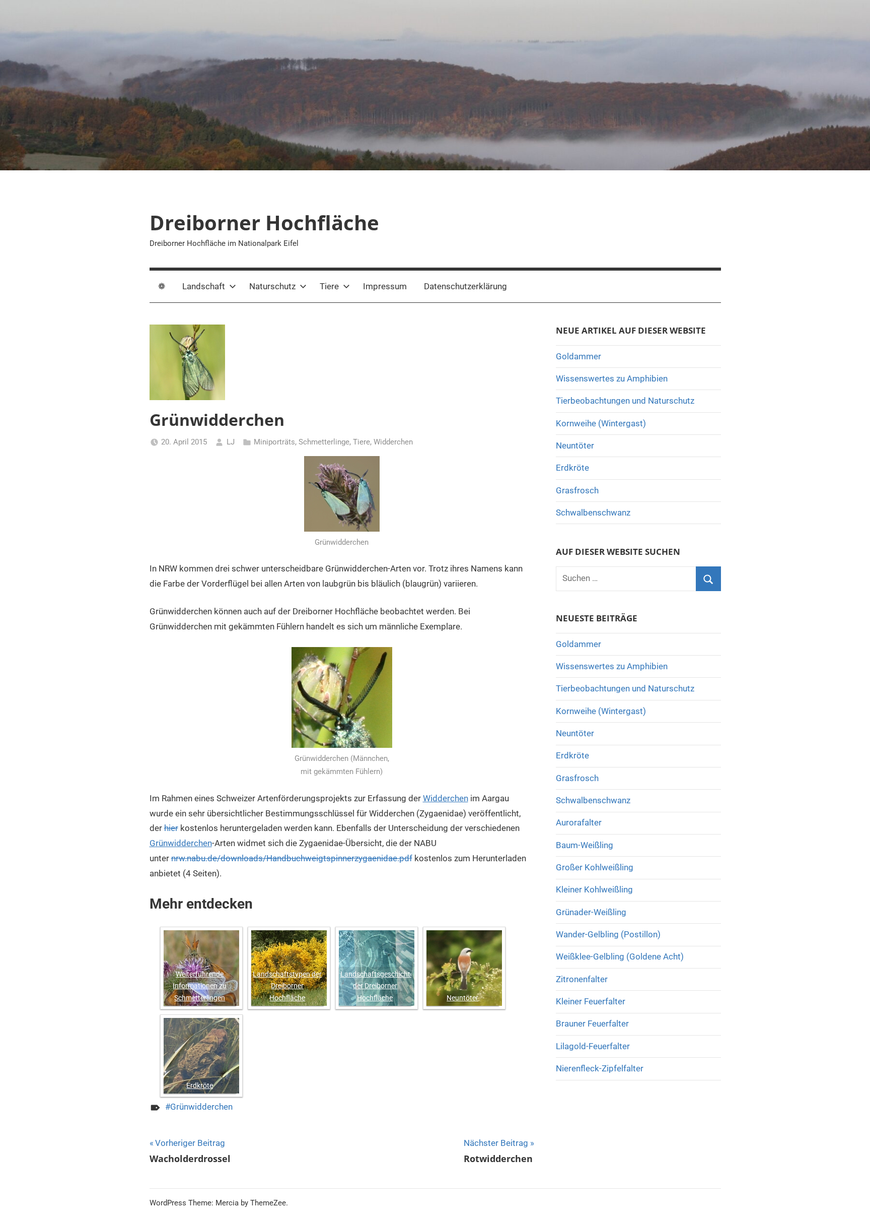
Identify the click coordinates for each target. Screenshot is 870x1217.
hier (171, 828)
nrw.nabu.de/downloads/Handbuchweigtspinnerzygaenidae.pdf (291, 858)
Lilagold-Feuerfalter (593, 1046)
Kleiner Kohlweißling (594, 889)
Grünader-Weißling (591, 912)
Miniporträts (274, 441)
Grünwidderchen (181, 843)
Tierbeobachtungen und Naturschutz (625, 401)
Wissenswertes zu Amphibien (612, 378)
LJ (231, 441)
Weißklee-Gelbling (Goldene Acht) (620, 956)
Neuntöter (462, 998)
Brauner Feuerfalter (592, 1023)
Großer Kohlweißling (594, 867)
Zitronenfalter (582, 979)
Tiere (329, 286)
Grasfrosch (577, 490)
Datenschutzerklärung (465, 286)
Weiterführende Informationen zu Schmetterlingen (200, 986)
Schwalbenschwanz (593, 512)
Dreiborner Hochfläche (264, 222)
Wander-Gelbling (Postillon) (608, 934)
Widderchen (393, 441)
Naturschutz (272, 286)
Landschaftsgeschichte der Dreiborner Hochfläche (375, 986)
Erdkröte (199, 1085)
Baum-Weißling (584, 845)
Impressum (385, 286)
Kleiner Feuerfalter (590, 1001)
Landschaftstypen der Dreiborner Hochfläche (287, 986)
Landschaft (203, 286)
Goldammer (578, 356)
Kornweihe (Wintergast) (601, 423)
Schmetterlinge (324, 441)
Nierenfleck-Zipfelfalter (599, 1068)
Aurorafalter (579, 822)
